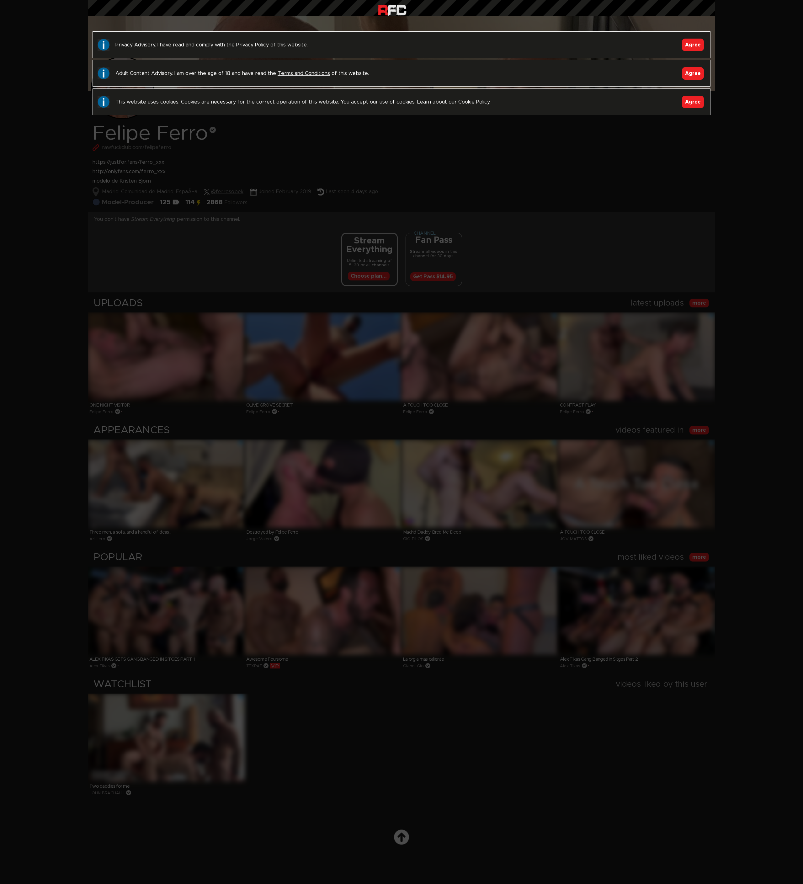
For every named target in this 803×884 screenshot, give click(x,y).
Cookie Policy (473, 101)
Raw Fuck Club (392, 9)
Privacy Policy (252, 44)
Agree (693, 44)
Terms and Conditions (304, 73)
